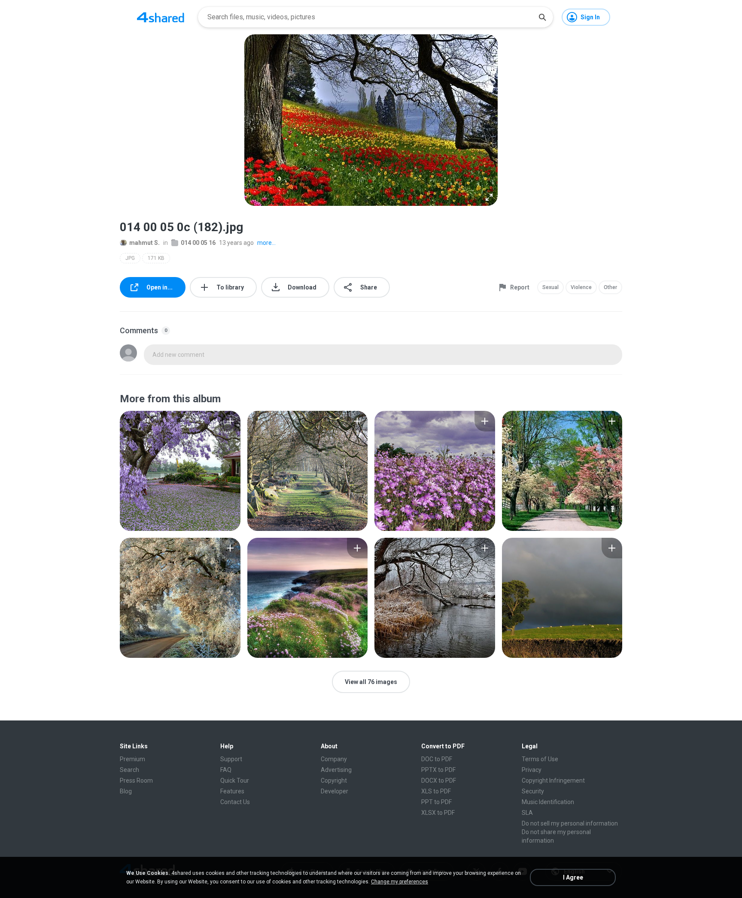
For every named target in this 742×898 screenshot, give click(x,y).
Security (533, 791)
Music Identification (548, 802)
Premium (132, 759)
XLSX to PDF (438, 812)
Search (129, 769)
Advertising (336, 769)
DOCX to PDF (438, 780)
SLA (527, 812)
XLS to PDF (436, 791)
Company (334, 759)
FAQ (225, 769)
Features (232, 791)
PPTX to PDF (438, 769)
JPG (130, 258)
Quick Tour (234, 780)
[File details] (180, 471)
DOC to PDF (436, 759)
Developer (334, 791)
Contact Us (235, 802)
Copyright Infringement (553, 780)
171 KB (156, 258)
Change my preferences (399, 882)
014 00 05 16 (198, 242)
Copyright (334, 780)
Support (231, 759)
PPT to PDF (436, 802)
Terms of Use (540, 759)
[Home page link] (160, 17)
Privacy (531, 769)
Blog (126, 791)
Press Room (136, 780)
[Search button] (542, 17)
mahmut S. (144, 242)
